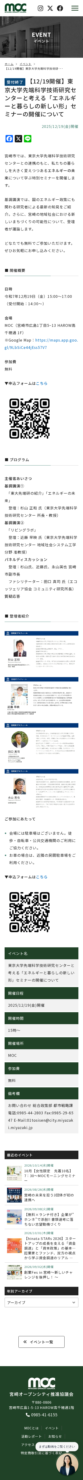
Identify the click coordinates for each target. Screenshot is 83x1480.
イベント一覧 (41, 1342)
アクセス (28, 1444)
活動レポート (31, 1436)
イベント (26, 64)
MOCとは (31, 1428)
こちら (42, 383)
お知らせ (55, 1436)
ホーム (9, 64)
